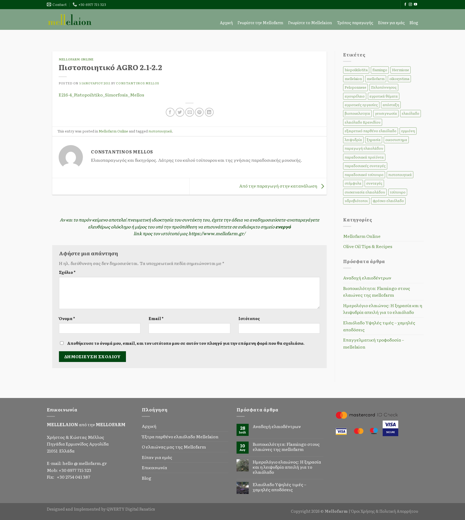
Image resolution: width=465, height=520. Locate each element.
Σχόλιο (67, 272)
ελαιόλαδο (410, 113)
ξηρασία (374, 139)
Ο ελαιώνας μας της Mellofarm (174, 446)
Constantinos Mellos (137, 83)
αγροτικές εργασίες (361, 104)
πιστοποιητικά (160, 131)
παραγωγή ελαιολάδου (364, 148)
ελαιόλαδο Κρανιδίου (363, 122)
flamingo (379, 69)
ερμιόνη (408, 130)
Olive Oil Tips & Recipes (367, 246)
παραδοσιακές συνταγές (365, 165)
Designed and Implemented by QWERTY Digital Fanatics (101, 509)
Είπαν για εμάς (391, 22)
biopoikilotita (356, 69)
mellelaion (353, 78)
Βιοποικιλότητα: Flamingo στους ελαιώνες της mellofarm (376, 291)
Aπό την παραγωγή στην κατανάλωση (278, 185)
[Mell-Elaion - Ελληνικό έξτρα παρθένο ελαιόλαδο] (70, 19)
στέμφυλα (353, 183)
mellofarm (376, 78)
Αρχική (226, 22)
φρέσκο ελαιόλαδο (388, 200)
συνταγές (374, 183)
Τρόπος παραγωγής (355, 22)
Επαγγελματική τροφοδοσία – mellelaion (373, 343)
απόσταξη (391, 104)
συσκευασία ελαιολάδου (365, 192)
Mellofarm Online (76, 59)
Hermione (400, 69)
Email (156, 318)
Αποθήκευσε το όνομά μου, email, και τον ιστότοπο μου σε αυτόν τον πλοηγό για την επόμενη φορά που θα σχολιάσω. (185, 343)
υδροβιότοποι (356, 200)
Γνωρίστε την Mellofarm (260, 22)
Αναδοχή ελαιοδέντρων (367, 277)
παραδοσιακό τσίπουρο (364, 174)
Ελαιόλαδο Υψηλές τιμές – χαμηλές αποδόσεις (379, 326)
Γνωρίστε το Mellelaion (310, 22)
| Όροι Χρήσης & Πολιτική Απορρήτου (383, 511)
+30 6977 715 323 (75, 470)
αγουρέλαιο (355, 96)
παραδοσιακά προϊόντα (364, 157)
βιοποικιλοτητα (357, 113)
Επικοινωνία (154, 467)
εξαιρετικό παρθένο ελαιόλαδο (370, 130)
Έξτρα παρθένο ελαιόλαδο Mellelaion (180, 436)
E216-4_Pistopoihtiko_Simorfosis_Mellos (101, 94)
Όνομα (67, 318)
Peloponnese (355, 87)
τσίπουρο (398, 192)
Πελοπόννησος (384, 87)
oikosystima (399, 78)
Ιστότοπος (249, 318)
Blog (414, 22)
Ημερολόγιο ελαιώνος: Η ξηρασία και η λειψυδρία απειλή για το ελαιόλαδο (382, 308)
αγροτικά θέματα (383, 96)
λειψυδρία (353, 139)
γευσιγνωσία (386, 113)
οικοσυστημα (396, 139)
